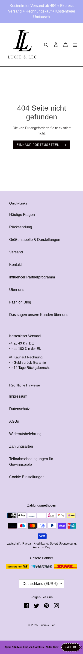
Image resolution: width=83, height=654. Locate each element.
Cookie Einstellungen (26, 477)
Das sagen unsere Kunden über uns (38, 315)
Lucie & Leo (47, 625)
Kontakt (15, 265)
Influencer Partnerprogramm (32, 277)
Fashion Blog (20, 302)
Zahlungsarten (21, 446)
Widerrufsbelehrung (25, 434)
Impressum (18, 396)
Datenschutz (19, 409)
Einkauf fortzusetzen (38, 145)
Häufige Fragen (22, 215)
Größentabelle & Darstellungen (34, 240)
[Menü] (75, 45)
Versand (16, 252)
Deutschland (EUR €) (40, 584)
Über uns (16, 290)
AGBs (14, 421)
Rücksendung (20, 227)
